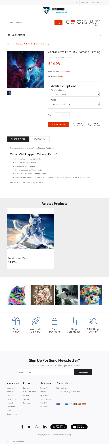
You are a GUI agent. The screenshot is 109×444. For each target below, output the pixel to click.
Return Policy (12, 414)
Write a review (65, 57)
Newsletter (44, 406)
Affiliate (26, 395)
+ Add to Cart (58, 124)
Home (9, 44)
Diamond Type (58, 90)
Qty (49, 115)
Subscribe (83, 372)
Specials (26, 399)
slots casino (34, 441)
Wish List (43, 403)
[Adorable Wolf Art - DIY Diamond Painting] (9, 92)
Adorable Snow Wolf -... (18, 258)
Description (18, 139)
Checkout (84, 2)
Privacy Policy (12, 399)
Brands (26, 388)
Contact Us (44, 388)
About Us (10, 388)
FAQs (9, 410)
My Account (44, 395)
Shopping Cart (72, 2)
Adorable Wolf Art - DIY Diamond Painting (32, 44)
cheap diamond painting (61, 435)
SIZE (54, 100)
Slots (41, 441)
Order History (45, 399)
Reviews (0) (39, 139)
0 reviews (53, 57)
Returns (43, 392)
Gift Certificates (29, 392)
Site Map (26, 403)
